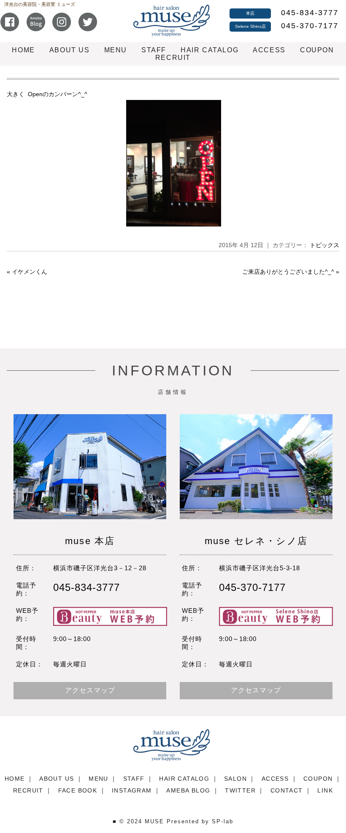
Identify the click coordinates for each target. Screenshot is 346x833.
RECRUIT (173, 57)
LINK (325, 790)
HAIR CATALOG (209, 50)
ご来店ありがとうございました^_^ (288, 271)
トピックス (324, 245)
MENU (115, 50)
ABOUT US (69, 50)
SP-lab (222, 821)
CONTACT (286, 790)
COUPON (317, 50)
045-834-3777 (309, 12)
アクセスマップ (90, 690)
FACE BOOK (77, 790)
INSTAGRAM (132, 790)
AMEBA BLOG (188, 790)
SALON (235, 778)
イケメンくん (29, 271)
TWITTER (240, 790)
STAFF (153, 50)
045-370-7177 (309, 26)
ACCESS (269, 50)
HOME (23, 50)
